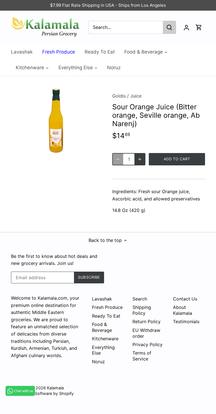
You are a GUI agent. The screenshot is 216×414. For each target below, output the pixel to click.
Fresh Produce (107, 307)
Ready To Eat (106, 316)
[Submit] (169, 27)
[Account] (186, 27)
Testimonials (186, 321)
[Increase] (139, 159)
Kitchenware (105, 338)
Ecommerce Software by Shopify (42, 393)
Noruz (98, 361)
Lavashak (102, 299)
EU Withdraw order (146, 333)
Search (139, 299)
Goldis (119, 96)
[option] (56, 121)
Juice (135, 96)
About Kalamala (182, 310)
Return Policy (146, 321)
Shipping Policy (141, 310)
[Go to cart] (198, 27)
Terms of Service (141, 356)
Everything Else (103, 350)
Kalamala (55, 387)
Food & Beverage (102, 327)
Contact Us (185, 299)
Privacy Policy (147, 344)
